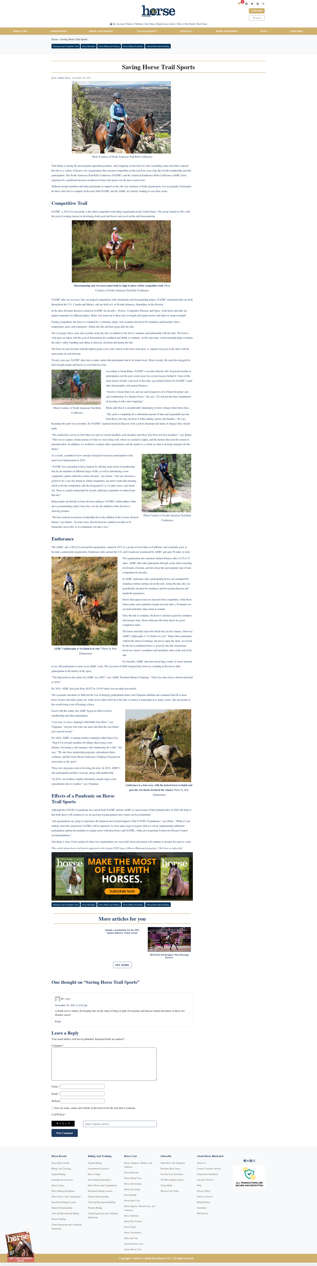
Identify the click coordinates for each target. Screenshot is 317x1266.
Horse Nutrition (131, 1215)
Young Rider (166, 1185)
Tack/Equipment (146, 31)
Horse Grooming (132, 1189)
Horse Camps (58, 1185)
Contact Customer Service (209, 1168)
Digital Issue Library (166, 23)
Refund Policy (203, 1202)
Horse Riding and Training (109, 46)
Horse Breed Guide (60, 1162)
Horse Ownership (226, 31)
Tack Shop (149, 23)
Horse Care (20, 31)
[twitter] (252, 3)
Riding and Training (101, 31)
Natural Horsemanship (62, 1207)
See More (122, 965)
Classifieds (202, 1207)
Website (56, 1101)
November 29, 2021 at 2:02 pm (71, 1005)
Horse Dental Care (132, 1178)
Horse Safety (130, 1226)
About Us (201, 1162)
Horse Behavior (131, 1172)
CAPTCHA (59, 1114)
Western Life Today (169, 1190)
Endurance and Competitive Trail (65, 46)
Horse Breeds (59, 31)
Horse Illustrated (88, 46)
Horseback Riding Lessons (64, 1202)
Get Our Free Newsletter (171, 1174)
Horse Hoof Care (132, 1200)
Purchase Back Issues (170, 1168)
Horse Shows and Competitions (66, 1196)
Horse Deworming (132, 1183)
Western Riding (59, 1218)
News (264, 31)
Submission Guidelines (207, 1174)
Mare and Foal (131, 1238)
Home (55, 39)
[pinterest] (258, 3)
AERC (176, 175)
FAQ (199, 1185)
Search (258, 17)
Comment (58, 1045)
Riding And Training (61, 1168)
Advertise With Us (205, 1179)
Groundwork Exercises (62, 1179)
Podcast (129, 23)
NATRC (117, 175)
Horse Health (130, 1194)
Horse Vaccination (132, 1232)
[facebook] (246, 3)
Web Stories (202, 1213)
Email (56, 1093)
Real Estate (202, 23)
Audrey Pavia (63, 77)
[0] (239, 3)
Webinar (139, 23)
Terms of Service (205, 1196)
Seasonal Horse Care (133, 1243)
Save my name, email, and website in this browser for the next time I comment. (95, 1108)
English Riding (59, 1174)
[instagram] (263, 3)
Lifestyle (186, 31)
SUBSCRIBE (296, 31)
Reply (58, 1021)
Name (56, 1086)
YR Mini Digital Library (172, 1179)
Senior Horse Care (132, 1249)
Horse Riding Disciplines (133, 46)
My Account (118, 23)
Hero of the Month (186, 23)
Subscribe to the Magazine (172, 1162)
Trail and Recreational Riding (158, 46)
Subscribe (257, 10)
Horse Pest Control (133, 1221)
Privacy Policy (204, 1190)
